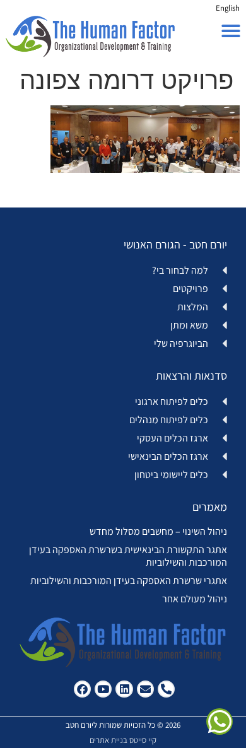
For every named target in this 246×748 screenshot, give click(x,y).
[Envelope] (145, 689)
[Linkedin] (123, 689)
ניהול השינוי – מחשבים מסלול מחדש (158, 531)
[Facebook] (82, 689)
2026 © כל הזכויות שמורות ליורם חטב (123, 725)
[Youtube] (103, 689)
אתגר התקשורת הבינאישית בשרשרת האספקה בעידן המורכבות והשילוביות (128, 555)
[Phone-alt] (166, 689)
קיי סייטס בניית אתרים (123, 740)
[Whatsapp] (219, 721)
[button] (231, 31)
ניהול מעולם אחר (194, 598)
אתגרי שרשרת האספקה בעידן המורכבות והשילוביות (128, 580)
